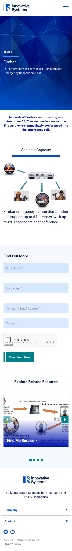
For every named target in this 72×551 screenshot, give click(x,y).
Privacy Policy (12, 543)
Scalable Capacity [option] (36, 150)
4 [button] (41, 460)
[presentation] (30, 340)
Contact (9, 521)
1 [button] (30, 460)
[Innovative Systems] (16, 8)
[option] (36, 193)
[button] (66, 8)
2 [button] (34, 460)
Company (10, 510)
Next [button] (65, 419)
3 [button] (38, 460)
